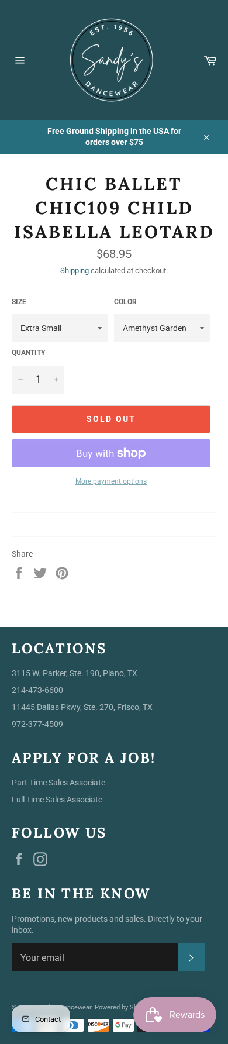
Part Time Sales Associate (58, 782)
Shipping (74, 270)
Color (125, 302)
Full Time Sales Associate (57, 799)
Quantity (28, 353)
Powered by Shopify (123, 1007)
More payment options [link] (111, 481)
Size (19, 302)
